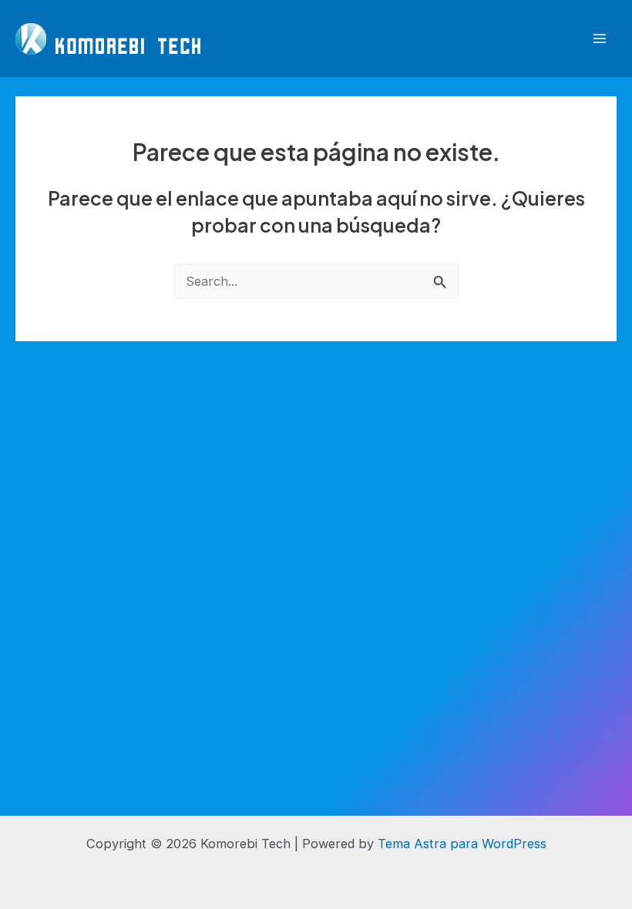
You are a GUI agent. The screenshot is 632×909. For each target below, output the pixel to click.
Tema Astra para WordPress (462, 843)
